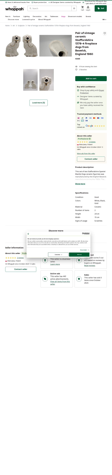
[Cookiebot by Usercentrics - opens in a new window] (83, 234)
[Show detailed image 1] (21, 46)
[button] (94, 2)
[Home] (14, 8)
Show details (83, 249)
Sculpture (21, 26)
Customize (57, 254)
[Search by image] (74, 8)
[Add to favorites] (105, 33)
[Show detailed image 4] (55, 80)
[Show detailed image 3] (21, 80)
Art (14, 26)
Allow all (79, 254)
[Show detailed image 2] (55, 46)
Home (7, 26)
